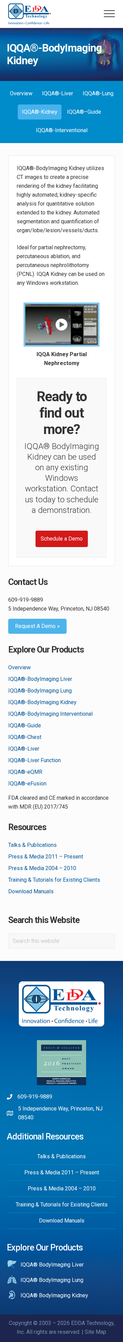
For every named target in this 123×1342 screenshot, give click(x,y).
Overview (19, 667)
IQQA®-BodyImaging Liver (40, 679)
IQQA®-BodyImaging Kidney (42, 702)
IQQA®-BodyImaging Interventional (50, 714)
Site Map (95, 1332)
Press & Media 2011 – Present (45, 856)
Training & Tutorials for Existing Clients (54, 880)
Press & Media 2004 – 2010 (42, 868)
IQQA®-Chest (24, 737)
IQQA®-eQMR (25, 772)
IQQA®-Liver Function (34, 760)
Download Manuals (31, 891)
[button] (109, 13)
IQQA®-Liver (23, 748)
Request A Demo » (37, 626)
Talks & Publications (32, 845)
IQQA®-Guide (24, 725)
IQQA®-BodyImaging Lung (40, 690)
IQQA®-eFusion (27, 783)
